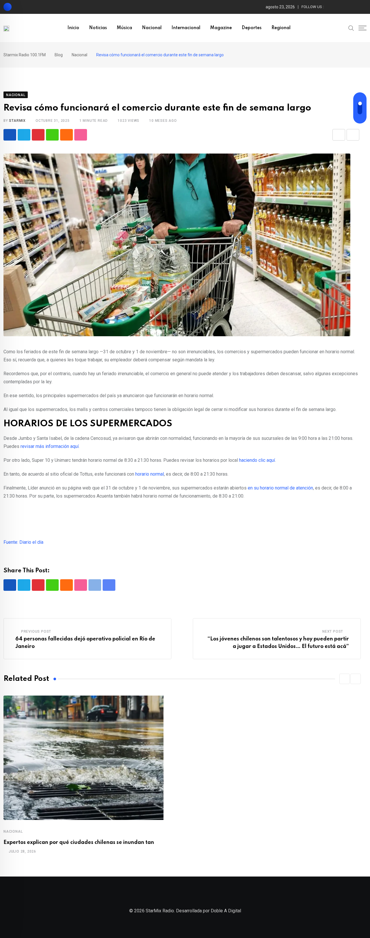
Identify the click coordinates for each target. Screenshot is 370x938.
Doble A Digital (226, 910)
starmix (17, 121)
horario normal (149, 474)
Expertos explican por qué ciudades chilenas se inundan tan (78, 842)
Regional (281, 28)
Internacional (185, 28)
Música (124, 28)
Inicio (73, 28)
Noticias (98, 28)
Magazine (221, 28)
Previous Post (36, 631)
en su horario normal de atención (280, 488)
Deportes (252, 28)
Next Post (332, 631)
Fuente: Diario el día (23, 542)
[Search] (351, 27)
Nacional (152, 28)
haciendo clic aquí (257, 460)
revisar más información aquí (50, 446)
